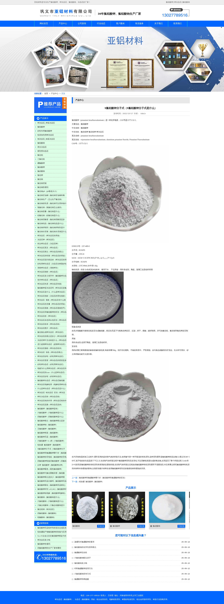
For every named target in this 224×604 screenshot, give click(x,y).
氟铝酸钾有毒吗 (43, 544)
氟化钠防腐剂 (42, 187)
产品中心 (63, 23)
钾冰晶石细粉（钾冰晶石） (48, 272)
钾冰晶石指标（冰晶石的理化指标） (51, 296)
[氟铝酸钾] (106, 522)
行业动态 (101, 23)
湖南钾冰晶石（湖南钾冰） (48, 268)
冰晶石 (101, 132)
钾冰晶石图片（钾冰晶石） (48, 328)
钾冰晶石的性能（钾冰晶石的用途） (51, 256)
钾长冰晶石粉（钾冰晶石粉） (49, 397)
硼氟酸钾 (41, 163)
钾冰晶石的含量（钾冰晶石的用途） (51, 304)
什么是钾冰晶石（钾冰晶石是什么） (51, 389)
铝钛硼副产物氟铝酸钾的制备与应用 (51, 532)
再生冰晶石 (42, 147)
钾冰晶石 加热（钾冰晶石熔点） (50, 352)
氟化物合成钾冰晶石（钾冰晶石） (51, 332)
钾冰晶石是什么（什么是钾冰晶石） (51, 292)
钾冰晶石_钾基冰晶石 (46, 123)
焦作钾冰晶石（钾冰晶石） (48, 280)
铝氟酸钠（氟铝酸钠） (46, 517)
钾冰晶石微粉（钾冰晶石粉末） (50, 348)
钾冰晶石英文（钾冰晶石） (48, 248)
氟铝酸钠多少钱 (80, 563)
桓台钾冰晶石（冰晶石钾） (48, 244)
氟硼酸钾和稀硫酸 (81, 579)
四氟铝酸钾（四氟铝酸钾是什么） (51, 417)
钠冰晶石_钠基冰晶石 (46, 139)
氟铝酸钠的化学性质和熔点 (85, 547)
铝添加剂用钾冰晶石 (45, 135)
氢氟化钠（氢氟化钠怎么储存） (50, 207)
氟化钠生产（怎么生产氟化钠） (50, 199)
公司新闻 (82, 23)
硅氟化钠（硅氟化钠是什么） (49, 215)
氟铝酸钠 (186, 2)
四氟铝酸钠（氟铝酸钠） (47, 513)
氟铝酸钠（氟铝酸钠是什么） (49, 497)
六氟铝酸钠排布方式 (82, 574)
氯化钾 (40, 175)
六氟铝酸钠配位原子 (82, 558)
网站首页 (44, 23)
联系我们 (177, 23)
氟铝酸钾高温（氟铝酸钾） (48, 437)
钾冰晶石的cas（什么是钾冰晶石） (51, 372)
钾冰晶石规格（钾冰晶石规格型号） (51, 308)
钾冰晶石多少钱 (43, 540)
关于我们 (158, 23)
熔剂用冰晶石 (42, 151)
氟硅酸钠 (41, 171)
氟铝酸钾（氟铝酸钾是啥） (48, 409)
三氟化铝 (41, 159)
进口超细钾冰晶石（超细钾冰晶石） (51, 344)
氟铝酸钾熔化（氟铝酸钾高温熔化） (51, 485)
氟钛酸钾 (41, 167)
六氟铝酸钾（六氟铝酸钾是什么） (51, 413)
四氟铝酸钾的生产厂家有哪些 (49, 548)
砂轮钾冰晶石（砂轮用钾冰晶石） (51, 364)
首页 (46, 94)
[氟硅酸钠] (146, 522)
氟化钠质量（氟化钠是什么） (49, 211)
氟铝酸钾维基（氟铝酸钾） (48, 433)
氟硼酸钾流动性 (80, 553)
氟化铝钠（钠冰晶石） (46, 509)
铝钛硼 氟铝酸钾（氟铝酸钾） (49, 445)
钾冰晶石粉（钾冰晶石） (47, 316)
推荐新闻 (44, 523)
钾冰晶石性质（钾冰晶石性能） (50, 284)
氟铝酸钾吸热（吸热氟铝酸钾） (50, 469)
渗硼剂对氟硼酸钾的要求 (84, 542)
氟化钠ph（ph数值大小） (47, 191)
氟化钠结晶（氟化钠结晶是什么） (51, 224)
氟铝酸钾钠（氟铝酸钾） (47, 425)
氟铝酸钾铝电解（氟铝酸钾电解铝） (51, 493)
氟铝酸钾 (41, 127)
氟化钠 (40, 179)
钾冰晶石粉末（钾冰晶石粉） (49, 324)
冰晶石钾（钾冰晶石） (46, 240)
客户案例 (120, 23)
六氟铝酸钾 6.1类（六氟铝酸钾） (51, 441)
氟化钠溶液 (42, 183)
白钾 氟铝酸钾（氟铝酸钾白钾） (50, 465)
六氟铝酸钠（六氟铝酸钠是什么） (51, 501)
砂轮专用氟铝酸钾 (44, 131)
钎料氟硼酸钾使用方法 (83, 569)
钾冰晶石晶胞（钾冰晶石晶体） (50, 405)
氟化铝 (40, 155)
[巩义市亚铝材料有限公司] (64, 17)
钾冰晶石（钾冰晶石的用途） (49, 236)
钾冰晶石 (177, 2)
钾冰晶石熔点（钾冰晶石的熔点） (51, 252)
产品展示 (44, 118)
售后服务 (139, 23)
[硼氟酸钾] (187, 522)
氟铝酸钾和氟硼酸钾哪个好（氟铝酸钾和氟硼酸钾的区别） (102, 478)
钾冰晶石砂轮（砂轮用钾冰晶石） (51, 356)
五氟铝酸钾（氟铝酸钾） (47, 429)
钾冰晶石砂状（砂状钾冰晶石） (50, 376)
